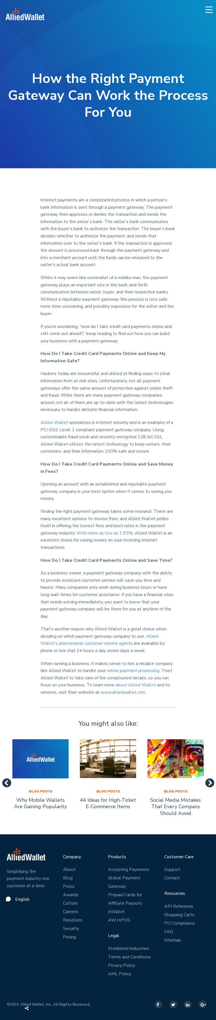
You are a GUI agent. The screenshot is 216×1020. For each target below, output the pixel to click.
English (22, 899)
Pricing (69, 937)
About (69, 869)
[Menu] (209, 9)
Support (172, 869)
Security (71, 928)
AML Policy (119, 974)
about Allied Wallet (136, 685)
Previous (4, 781)
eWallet (116, 912)
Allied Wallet (54, 422)
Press (69, 886)
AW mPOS (119, 920)
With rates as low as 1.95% (104, 533)
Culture (70, 903)
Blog (68, 878)
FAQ (168, 932)
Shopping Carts (179, 915)
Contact (172, 878)
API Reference (178, 906)
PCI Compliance (179, 923)
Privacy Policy (121, 965)
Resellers (72, 920)
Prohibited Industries (128, 948)
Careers (70, 912)
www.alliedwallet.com (122, 692)
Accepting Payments (128, 869)
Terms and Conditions (129, 957)
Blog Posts (40, 791)
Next (207, 781)
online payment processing (133, 671)
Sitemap (172, 940)
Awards (70, 895)
